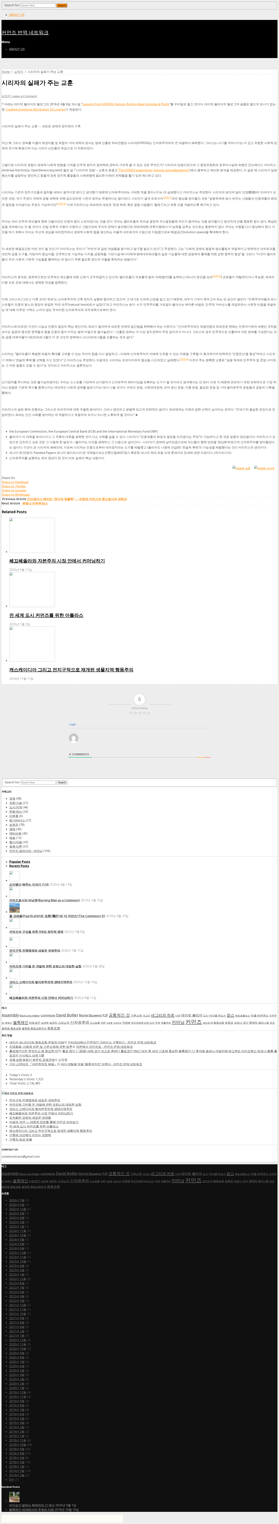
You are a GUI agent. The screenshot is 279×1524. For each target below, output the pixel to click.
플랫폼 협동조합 (11, 1028)
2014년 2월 (16, 1475)
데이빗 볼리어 (192, 1015)
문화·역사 (15, 812)
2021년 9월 (16, 1318)
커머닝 (178, 1022)
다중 (177, 1015)
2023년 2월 (16, 1270)
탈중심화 (219, 1022)
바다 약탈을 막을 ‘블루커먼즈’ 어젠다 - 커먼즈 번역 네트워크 (101, 1064)
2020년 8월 (16, 1357)
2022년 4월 (16, 1296)
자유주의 (117, 1023)
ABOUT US (16, 15)
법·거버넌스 (17, 820)
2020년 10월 (17, 1349)
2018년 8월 (16, 1453)
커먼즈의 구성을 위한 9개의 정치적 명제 (36, 932)
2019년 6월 (16, 1414)
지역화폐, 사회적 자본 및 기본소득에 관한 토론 (40, 1047)
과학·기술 (15, 803)
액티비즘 (15, 833)
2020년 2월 (16, 1384)
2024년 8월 (16, 1244)
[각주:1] (167, 197)
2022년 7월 (16, 1288)
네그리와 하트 (163, 1015)
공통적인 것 (119, 1015)
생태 (12, 829)
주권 (157, 1022)
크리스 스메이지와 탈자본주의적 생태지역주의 (40, 982)
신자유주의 (79, 1022)
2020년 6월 (16, 1366)
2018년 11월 (17, 1440)
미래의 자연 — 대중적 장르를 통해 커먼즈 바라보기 (44, 1122)
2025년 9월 (16, 1213)
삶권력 (45, 1022)
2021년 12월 (17, 1305)
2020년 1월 (16, 1388)
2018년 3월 (16, 1462)
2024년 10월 (17, 1235)
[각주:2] (62, 203)
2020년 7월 (16, 1362)
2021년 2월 (16, 1331)
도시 (206, 1015)
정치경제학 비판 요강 (142, 1022)
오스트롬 (95, 1022)
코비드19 (208, 1022)
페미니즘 (263, 1022)
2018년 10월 (17, 1445)
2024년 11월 (17, 1231)
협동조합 (53, 1028)
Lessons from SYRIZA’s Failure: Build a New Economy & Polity (125, 104)
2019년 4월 (16, 1423)
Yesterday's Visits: (22, 1079)
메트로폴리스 (242, 1015)
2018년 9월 (16, 1449)
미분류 (13, 816)
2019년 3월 (16, 1427)
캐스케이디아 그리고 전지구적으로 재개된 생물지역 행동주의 (71, 669)
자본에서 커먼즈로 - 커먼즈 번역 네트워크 (104, 1047)
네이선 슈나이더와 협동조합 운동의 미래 (36, 1042)
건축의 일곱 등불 (20, 1139)
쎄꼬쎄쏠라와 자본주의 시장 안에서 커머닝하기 (57, 560)
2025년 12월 (17, 1209)
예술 (12, 838)
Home (6, 72)
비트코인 (34, 1023)
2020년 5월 (16, 1370)
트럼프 (229, 1023)
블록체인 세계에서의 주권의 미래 (31, 1509)
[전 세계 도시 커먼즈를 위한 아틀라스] (143, 590)
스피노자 (63, 1023)
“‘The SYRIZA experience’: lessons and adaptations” (153, 170)
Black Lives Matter (30, 1015)
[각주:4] (184, 359)
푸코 (272, 1022)
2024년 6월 (16, 1248)
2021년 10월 (17, 1314)
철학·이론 (15, 846)
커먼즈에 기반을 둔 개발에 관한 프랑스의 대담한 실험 (45, 966)
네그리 (146, 1015)
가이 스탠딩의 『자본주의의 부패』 (33, 1064)
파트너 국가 (241, 1022)
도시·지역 (15, 807)
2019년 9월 (16, 1401)
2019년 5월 (16, 1418)
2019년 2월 (16, 1432)
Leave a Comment (24, 96)
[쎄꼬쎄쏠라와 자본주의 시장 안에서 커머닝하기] (143, 536)
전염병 (126, 1022)
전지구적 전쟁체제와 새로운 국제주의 (34, 950)
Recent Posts (19, 866)
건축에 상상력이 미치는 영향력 (30, 1135)
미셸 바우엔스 (260, 1015)
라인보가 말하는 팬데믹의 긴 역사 (32, 1505)
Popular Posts (19, 862)
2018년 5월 (16, 1458)
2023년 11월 (17, 1257)
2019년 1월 (16, 1436)
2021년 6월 (16, 1327)
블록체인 (20, 1022)
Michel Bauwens (90, 1015)
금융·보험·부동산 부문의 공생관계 (31, 1060)
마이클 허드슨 (217, 1015)
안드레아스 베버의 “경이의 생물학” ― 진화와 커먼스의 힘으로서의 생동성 (77, 499)
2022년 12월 (17, 1279)
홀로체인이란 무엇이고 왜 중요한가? (33, 1051)
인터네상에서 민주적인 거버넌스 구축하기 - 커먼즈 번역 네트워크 (112, 1042)
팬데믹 (253, 1023)
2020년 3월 (16, 1379)
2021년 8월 (16, 1322)
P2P (105, 1015)
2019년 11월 (17, 1397)
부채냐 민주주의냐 (34, 503)
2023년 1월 (16, 1274)
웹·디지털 (15, 842)
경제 (12, 798)
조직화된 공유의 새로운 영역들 (30, 1118)
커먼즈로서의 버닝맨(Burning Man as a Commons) (44, 900)
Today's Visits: (19, 1075)
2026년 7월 (16, 1200)
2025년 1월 (16, 1226)
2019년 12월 (17, 1392)
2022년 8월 (16, 1283)
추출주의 (166, 1022)
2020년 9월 (16, 1353)
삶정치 (18, 72)
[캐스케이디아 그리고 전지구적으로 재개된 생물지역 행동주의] (143, 644)
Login (72, 724)
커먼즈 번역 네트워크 (25, 32)
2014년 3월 (16, 1471)
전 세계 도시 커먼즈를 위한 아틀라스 (46, 615)
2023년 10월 (17, 1261)
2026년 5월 (16, 1205)
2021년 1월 (16, 1336)
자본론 (109, 1023)
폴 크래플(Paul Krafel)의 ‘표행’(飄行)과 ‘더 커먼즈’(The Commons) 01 (57, 916)
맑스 (230, 1015)
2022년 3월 (16, 1301)
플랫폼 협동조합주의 (34, 1028)
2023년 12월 (17, 1253)
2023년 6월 (16, 1266)
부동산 (8, 1022)
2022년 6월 (16, 1292)
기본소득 (136, 1015)
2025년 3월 (16, 1222)
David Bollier (67, 1015)
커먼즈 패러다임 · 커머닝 (26, 851)
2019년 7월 (16, 1410)
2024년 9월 (16, 1240)
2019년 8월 (16, 1405)
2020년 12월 (17, 1340)
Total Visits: (18, 1083)
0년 (12, 1480)
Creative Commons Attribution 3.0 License (35, 109)
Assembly (10, 1015)
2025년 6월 (16, 1218)
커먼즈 (193, 1021)
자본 (103, 1022)
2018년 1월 (16, 1466)
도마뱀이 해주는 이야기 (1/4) (29, 884)
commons (48, 1015)
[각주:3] (217, 276)
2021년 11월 (17, 1309)
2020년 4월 (16, 1375)
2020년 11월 (17, 1344)
